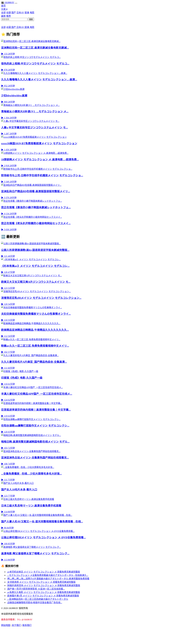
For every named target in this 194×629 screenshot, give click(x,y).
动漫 (8, 12)
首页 (3, 6)
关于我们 (16, 625)
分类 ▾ (4, 9)
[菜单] (16, 3)
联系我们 (27, 625)
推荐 (8, 16)
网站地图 (5, 625)
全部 (3, 12)
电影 (32, 12)
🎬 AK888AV (7, 2)
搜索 (31, 19)
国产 (13, 12)
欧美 (27, 12)
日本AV (20, 12)
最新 (3, 16)
